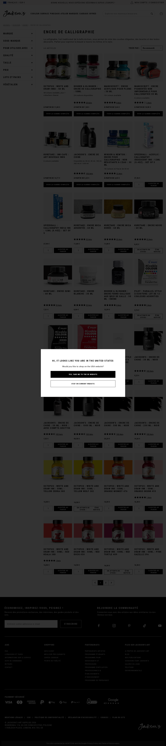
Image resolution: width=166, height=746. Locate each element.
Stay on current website (83, 384)
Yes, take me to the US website (83, 374)
